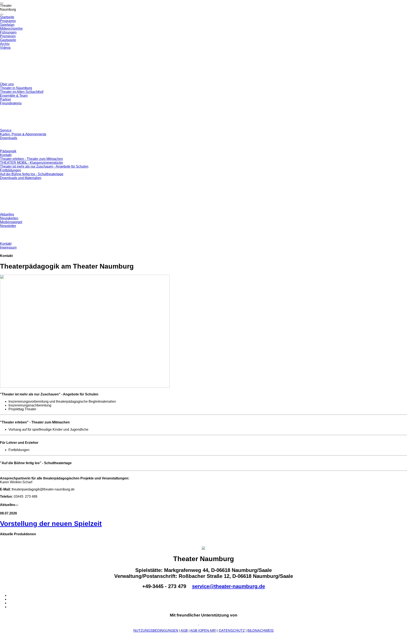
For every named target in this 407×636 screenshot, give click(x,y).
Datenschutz (232, 630)
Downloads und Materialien (20, 178)
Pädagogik (8, 151)
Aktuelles (7, 214)
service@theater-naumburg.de (228, 586)
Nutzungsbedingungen (155, 630)
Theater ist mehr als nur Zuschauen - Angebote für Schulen (44, 166)
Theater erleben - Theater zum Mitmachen (31, 159)
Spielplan (7, 25)
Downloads (8, 138)
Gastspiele (8, 40)
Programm (8, 21)
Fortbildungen (10, 170)
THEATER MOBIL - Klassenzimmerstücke (31, 162)
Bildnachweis (260, 630)
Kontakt (5, 155)
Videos (5, 47)
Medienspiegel (11, 222)
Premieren (8, 36)
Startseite (7, 17)
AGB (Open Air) (203, 630)
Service (5, 130)
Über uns (7, 84)
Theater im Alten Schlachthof (21, 92)
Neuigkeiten (9, 218)
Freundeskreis (11, 103)
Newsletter (8, 226)
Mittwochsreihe (11, 28)
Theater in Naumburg (16, 88)
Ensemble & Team (14, 95)
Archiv (5, 44)
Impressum (8, 247)
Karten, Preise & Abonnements (23, 134)
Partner (5, 99)
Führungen (8, 32)
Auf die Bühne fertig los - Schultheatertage (31, 174)
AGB (184, 630)
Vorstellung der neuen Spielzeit (51, 523)
